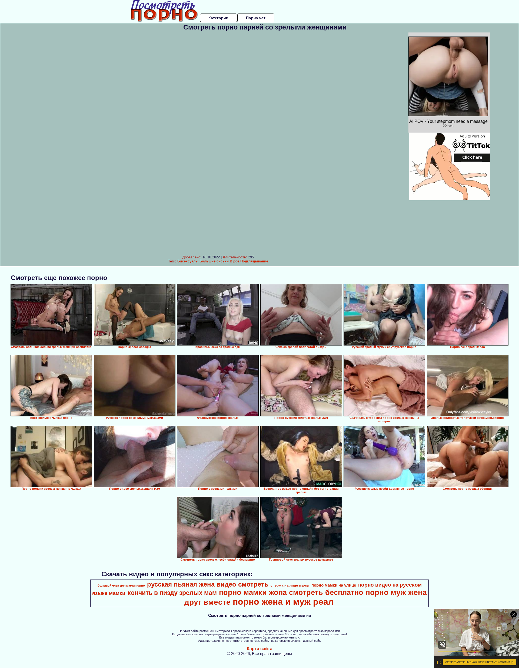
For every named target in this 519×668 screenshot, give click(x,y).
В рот (234, 261)
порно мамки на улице (333, 585)
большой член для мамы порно (121, 585)
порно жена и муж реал (283, 602)
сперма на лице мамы (290, 585)
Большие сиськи (214, 261)
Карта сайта (259, 648)
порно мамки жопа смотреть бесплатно (291, 592)
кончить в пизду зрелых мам (172, 592)
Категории (218, 18)
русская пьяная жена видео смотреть (207, 584)
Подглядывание (254, 261)
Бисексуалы (187, 261)
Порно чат (255, 18)
